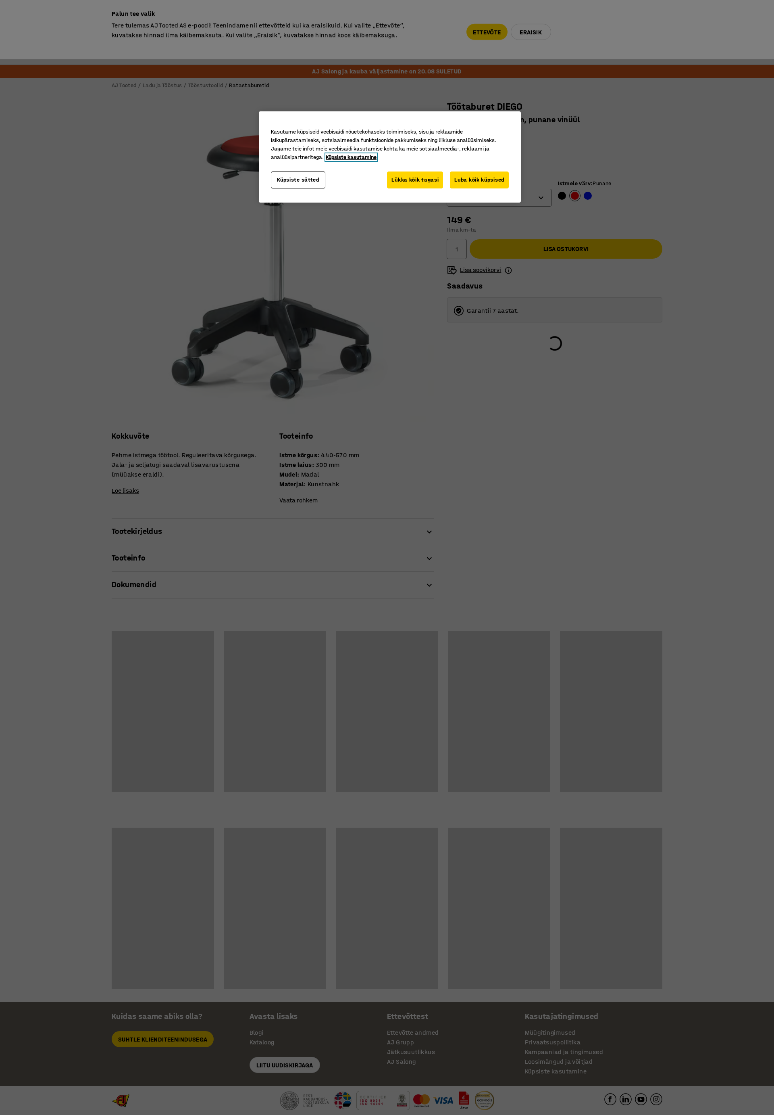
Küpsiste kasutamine (351, 157)
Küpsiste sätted (298, 179)
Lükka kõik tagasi (415, 179)
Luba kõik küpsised (479, 179)
